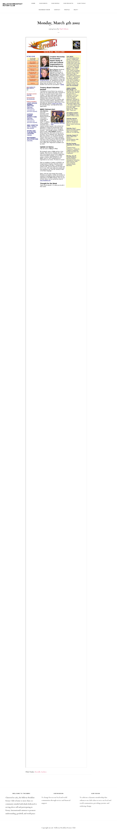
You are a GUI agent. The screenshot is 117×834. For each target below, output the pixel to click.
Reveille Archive (41, 772)
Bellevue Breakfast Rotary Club (12, 4)
